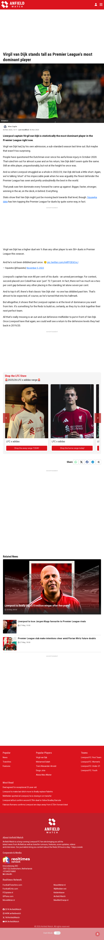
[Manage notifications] (97, 934)
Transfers (7, 762)
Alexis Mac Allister (44, 775)
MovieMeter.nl (9, 900)
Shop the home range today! (72, 448)
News (5, 757)
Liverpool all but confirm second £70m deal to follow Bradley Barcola (32, 800)
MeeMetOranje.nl (61, 900)
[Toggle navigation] (100, 4)
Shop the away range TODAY (26, 448)
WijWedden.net (60, 889)
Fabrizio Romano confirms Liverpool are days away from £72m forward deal (35, 805)
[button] (95, 4)
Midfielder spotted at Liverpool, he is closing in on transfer (27, 796)
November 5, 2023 (35, 268)
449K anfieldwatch (13, 913)
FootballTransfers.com (12, 885)
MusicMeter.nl (60, 885)
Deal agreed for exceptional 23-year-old (20, 787)
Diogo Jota (40, 770)
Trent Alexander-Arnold (46, 766)
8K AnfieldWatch (12, 921)
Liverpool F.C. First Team (91, 757)
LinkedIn (8, 874)
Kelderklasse (59, 892)
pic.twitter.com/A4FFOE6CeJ (62, 262)
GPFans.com (8, 896)
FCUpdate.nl (8, 892)
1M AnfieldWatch (12, 917)
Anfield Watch (60, 896)
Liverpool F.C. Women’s (90, 762)
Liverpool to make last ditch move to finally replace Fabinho (28, 792)
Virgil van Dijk (41, 757)
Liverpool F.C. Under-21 (90, 766)
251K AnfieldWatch (13, 909)
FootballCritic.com (10, 889)
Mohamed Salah (43, 762)
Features (6, 766)
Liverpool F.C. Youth (89, 770)
